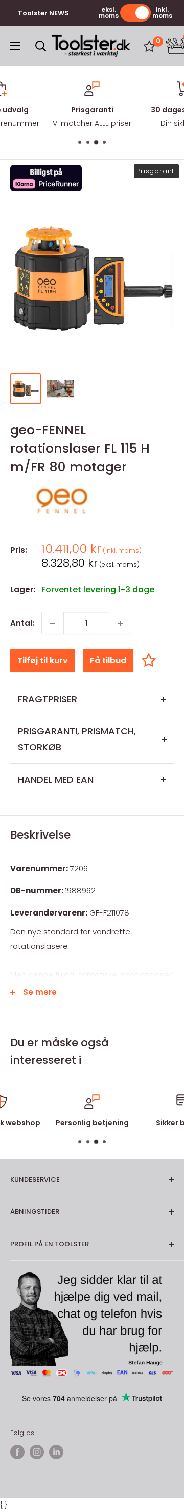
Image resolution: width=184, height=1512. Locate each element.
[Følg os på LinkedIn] (56, 1452)
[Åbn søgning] (41, 46)
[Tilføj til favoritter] (151, 660)
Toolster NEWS (43, 13)
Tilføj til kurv (42, 660)
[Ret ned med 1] (52, 623)
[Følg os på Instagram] (37, 1452)
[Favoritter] (149, 46)
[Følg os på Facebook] (17, 1452)
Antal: (22, 623)
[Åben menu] (15, 46)
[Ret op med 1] (120, 623)
